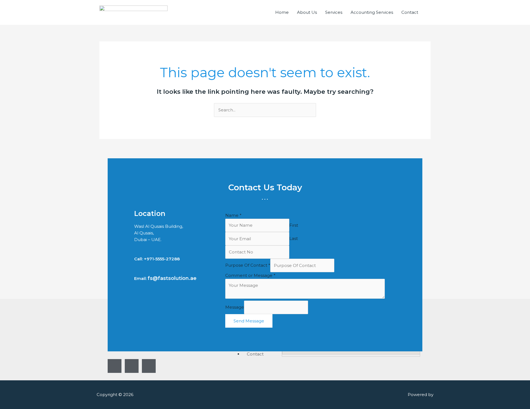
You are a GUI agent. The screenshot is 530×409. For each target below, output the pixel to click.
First (293, 225)
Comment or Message (250, 275)
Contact (409, 12)
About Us (307, 12)
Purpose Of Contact (247, 265)
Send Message (249, 321)
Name (233, 215)
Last (293, 238)
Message (234, 307)
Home (282, 12)
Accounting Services (372, 12)
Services (333, 12)
